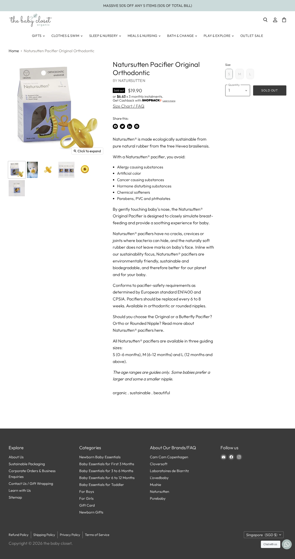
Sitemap (15, 497)
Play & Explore (217, 35)
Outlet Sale (251, 35)
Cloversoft (158, 464)
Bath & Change (181, 35)
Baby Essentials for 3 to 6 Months (106, 470)
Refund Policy (19, 534)
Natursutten (131, 80)
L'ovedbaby (159, 477)
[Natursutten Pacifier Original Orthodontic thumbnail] (16, 169)
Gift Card (87, 505)
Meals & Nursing (143, 35)
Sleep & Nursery (104, 35)
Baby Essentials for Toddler (101, 484)
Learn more (169, 100)
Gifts (37, 35)
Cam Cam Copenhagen (169, 457)
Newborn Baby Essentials (100, 457)
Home (14, 51)
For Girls (86, 498)
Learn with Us (20, 490)
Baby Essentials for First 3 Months (106, 464)
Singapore (261, 534)
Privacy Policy (70, 534)
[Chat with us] (287, 544)
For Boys (86, 491)
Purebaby (158, 498)
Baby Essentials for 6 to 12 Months (107, 477)
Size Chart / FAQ (128, 106)
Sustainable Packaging (27, 464)
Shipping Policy (44, 534)
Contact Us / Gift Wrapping (31, 483)
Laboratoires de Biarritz (169, 470)
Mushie (155, 484)
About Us (16, 457)
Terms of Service (97, 534)
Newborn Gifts (91, 512)
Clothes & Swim (65, 35)
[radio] (229, 74)
